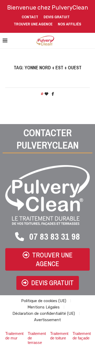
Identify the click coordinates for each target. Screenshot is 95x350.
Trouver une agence (33, 24)
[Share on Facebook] (53, 94)
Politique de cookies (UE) (43, 300)
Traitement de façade (82, 335)
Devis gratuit (57, 17)
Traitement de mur (14, 335)
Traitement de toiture (59, 335)
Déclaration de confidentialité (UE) (43, 313)
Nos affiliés (69, 24)
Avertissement (47, 319)
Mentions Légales (43, 307)
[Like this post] (46, 94)
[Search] (89, 40)
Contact (30, 17)
